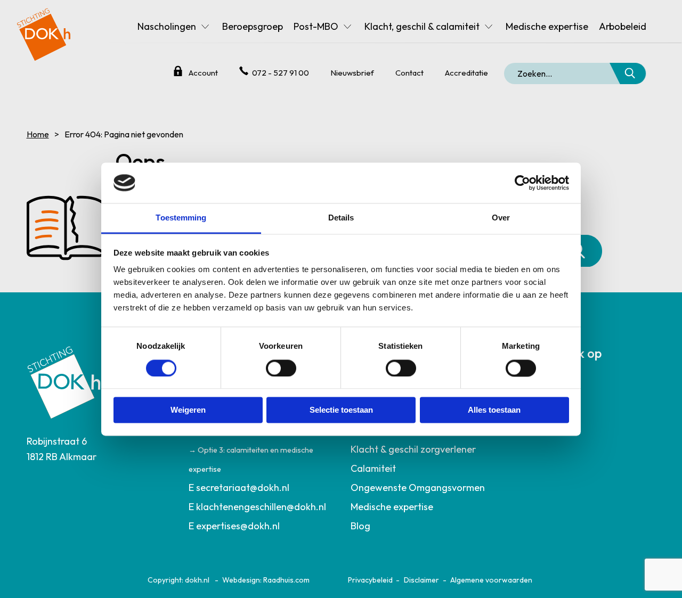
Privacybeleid (370, 580)
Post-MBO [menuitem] (316, 26)
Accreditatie (466, 73)
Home (38, 134)
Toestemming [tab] (181, 218)
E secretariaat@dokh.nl (239, 487)
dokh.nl (197, 580)
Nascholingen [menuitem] (166, 26)
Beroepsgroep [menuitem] (252, 26)
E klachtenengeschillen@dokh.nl (257, 507)
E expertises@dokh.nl (234, 526)
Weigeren (188, 410)
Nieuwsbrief (352, 73)
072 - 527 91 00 (280, 73)
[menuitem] (260, 487)
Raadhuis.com (286, 580)
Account (203, 73)
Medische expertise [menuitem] (547, 26)
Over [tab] (501, 218)
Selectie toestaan (341, 410)
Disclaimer (421, 580)
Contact (409, 73)
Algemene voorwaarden (491, 580)
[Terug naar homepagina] (43, 30)
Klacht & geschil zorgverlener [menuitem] (413, 449)
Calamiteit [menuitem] (373, 468)
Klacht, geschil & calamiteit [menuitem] (422, 26)
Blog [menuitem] (360, 526)
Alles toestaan (494, 410)
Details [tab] (341, 218)
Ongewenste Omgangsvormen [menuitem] (418, 487)
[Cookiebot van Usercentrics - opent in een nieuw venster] (522, 183)
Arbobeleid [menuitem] (622, 26)
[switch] (281, 367)
